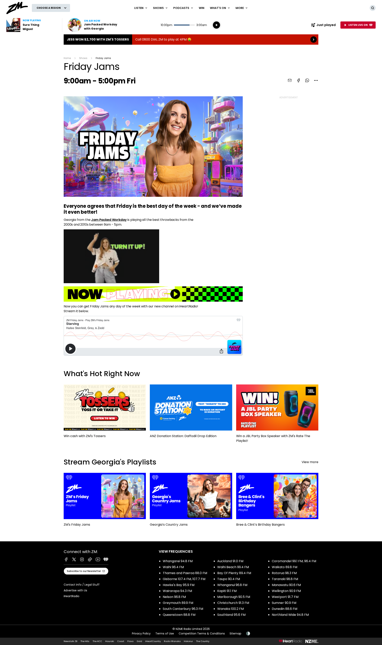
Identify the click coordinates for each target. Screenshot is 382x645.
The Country (202, 641)
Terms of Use (164, 633)
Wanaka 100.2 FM (230, 608)
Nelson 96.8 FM (174, 597)
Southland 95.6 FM (231, 614)
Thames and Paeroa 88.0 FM (185, 573)
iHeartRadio (71, 596)
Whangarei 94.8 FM (178, 561)
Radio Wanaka (172, 641)
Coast (120, 641)
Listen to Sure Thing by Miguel (31, 25)
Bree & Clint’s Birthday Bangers (277, 501)
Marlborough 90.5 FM (233, 597)
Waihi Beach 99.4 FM (233, 567)
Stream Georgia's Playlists (110, 462)
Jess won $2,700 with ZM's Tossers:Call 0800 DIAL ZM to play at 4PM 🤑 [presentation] (191, 39)
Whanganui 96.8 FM (232, 585)
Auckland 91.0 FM (230, 561)
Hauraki (109, 641)
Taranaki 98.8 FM (285, 579)
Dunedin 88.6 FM (284, 608)
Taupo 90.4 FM (228, 579)
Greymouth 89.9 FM (178, 603)
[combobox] (316, 80)
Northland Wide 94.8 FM (290, 614)
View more (310, 462)
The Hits (84, 641)
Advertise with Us (75, 590)
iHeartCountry (153, 641)
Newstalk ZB (70, 641)
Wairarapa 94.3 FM (177, 591)
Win (201, 8)
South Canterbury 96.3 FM (183, 608)
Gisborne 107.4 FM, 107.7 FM (184, 579)
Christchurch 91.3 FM (233, 603)
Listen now (93, 25)
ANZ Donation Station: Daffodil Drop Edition (191, 413)
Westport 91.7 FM (285, 597)
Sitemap (235, 633)
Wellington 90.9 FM (286, 591)
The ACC (97, 641)
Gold (139, 641)
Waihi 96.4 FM (173, 567)
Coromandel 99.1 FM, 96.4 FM (294, 561)
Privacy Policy (141, 633)
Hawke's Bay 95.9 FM (178, 585)
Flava (130, 641)
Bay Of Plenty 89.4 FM (234, 573)
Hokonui (188, 641)
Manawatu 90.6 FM (286, 585)
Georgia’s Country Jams (191, 501)
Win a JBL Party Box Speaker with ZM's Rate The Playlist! (277, 415)
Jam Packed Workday (109, 219)
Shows (83, 58)
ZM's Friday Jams (105, 501)
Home (67, 58)
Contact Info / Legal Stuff (81, 585)
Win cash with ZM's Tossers (105, 413)
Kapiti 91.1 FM (227, 591)
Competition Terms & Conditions (202, 633)
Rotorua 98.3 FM (284, 573)
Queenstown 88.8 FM (179, 614)
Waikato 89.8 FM (284, 567)
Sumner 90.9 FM (284, 603)
